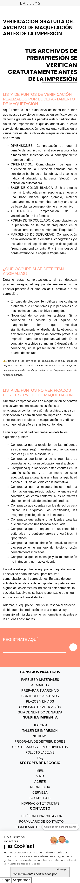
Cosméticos (40, 798)
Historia (40, 725)
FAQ (40, 758)
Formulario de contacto (40, 821)
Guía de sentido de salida (40, 712)
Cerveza (40, 792)
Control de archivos (40, 696)
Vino (40, 776)
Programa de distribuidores (40, 741)
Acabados (40, 685)
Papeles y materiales (40, 679)
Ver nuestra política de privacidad (22, 863)
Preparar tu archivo (40, 690)
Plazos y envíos (40, 701)
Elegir (6, 880)
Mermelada (40, 787)
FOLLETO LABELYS (40, 752)
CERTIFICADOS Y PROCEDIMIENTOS (40, 747)
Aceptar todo (21, 880)
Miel (40, 770)
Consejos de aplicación (40, 707)
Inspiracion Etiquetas (40, 803)
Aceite (40, 781)
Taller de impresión (40, 730)
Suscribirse (73, 647)
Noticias (40, 736)
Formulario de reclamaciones (41, 827)
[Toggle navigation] (3, 3)
